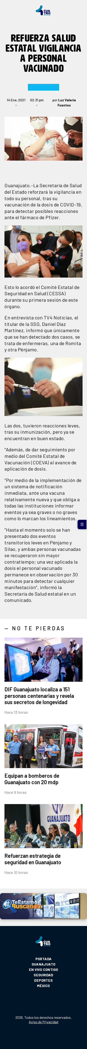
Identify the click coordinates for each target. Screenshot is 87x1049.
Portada (43, 959)
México (43, 985)
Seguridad (43, 975)
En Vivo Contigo (43, 969)
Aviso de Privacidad (43, 1022)
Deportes (43, 980)
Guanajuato (44, 964)
